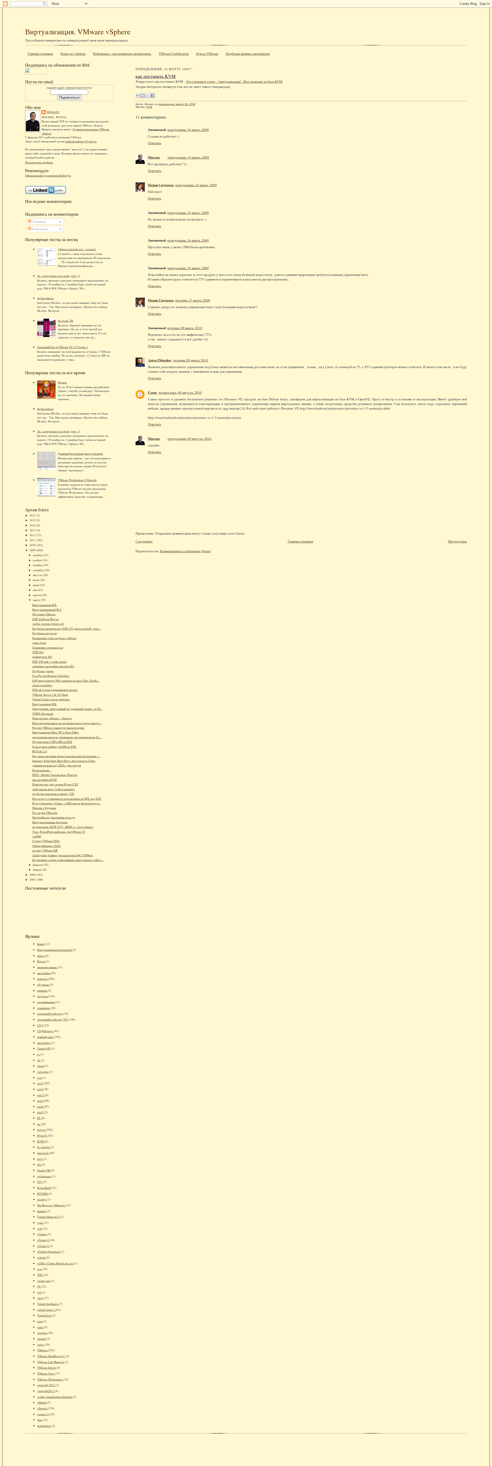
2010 (32, 545)
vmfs (40, 1327)
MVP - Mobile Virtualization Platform (54, 775)
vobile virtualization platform (55, 1397)
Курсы (41, 961)
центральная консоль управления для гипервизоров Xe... (66, 737)
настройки (44, 973)
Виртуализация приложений (55, 950)
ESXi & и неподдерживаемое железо (55, 690)
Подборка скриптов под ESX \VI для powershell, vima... (66, 628)
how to (41, 1129)
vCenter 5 (43, 1246)
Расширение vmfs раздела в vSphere (54, 638)
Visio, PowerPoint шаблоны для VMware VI (58, 832)
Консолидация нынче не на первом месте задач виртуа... (67, 723)
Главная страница (40, 53)
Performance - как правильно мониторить (122, 53)
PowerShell (44, 1188)
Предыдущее (457, 541)
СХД (40, 1025)
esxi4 (40, 1106)
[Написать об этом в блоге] (142, 95)
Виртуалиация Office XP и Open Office (55, 732)
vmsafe (41, 1338)
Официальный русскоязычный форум (48, 175)
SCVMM (42, 1193)
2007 (32, 879)
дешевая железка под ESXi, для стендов (56, 765)
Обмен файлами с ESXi (46, 846)
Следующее (144, 541)
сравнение (43, 1008)
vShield (42, 1402)
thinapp (42, 1211)
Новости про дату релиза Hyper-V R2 (55, 784)
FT (39, 1118)
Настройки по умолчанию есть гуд (53, 817)
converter (43, 1072)
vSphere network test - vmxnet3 (77, 249)
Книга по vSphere (73, 53)
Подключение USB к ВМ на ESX (52, 742)
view (40, 1298)
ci (38, 1054)
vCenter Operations (49, 1251)
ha (39, 1124)
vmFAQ (36, 836)
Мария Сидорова (161, 184)
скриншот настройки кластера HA (53, 666)
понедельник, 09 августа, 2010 (189, 438)
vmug (41, 1344)
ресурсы (42, 996)
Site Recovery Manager (51, 1205)
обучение (43, 984)
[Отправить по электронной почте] (137, 95)
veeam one (44, 1281)
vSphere (42, 1408)
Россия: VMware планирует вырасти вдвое (58, 728)
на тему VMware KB (44, 850)
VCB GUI (38, 652)
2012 (32, 535)
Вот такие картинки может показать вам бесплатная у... (66, 756)
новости (42, 979)
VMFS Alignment (42, 713)
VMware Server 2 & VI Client (50, 694)
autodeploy (44, 1043)
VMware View (46, 1373)
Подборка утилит (43, 671)
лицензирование (47, 967)
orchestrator (44, 1176)
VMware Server (47, 1367)
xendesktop (44, 1426)
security (42, 1199)
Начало (62, 382)
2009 (32, 550)
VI (39, 1286)
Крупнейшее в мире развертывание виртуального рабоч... (68, 860)
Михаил (53, 112)
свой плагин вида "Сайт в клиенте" (53, 789)
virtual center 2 (46, 1310)
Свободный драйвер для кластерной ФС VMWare (62, 855)
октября (38, 565)
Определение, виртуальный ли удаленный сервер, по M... (67, 709)
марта (37, 600)
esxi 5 (41, 1095)
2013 (32, 530)
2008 (32, 875)
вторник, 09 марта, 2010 (184, 328)
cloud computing (42, 685)
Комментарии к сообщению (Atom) (185, 551)
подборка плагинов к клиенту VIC (53, 794)
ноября (37, 560)
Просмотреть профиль (39, 162)
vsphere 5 (43, 1414)
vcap (40, 1222)
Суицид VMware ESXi (46, 841)
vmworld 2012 (46, 1385)
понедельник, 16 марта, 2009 (188, 129)
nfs (39, 1164)
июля (36, 580)
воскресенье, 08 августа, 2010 (180, 392)
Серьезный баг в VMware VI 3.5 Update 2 (62, 347)
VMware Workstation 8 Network (77, 480)
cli (39, 1060)
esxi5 (40, 1112)
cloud (41, 1066)
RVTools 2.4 (39, 751)
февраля (38, 865)
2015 (32, 520)
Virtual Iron (44, 1315)
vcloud (41, 1257)
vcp (39, 1269)
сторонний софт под (50, 1013)
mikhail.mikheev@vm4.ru (81, 141)
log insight (43, 1147)
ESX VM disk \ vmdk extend (49, 661)
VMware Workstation (50, 1379)
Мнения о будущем (44, 808)
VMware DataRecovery (51, 1356)
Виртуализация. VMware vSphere (77, 31)
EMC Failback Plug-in (45, 619)
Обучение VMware (44, 614)
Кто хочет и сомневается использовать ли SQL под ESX (66, 798)
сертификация (46, 1002)
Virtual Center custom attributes (51, 699)
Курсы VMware (207, 53)
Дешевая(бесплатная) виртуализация (80, 453)
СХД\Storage (45, 1031)
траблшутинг (45, 1037)
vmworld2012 (46, 1391)
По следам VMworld (44, 813)
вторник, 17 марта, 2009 (192, 300)
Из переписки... (41, 770)
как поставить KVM (44, 780)
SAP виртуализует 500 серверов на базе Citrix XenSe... (65, 680)
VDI (40, 1275)
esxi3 (40, 1101)
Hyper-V (42, 1135)
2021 (32, 515)
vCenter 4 (43, 1240)
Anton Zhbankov (160, 360)
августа (38, 575)
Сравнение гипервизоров (47, 647)
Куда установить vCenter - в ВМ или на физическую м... (66, 803)
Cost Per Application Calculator (50, 676)
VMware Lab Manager (51, 1362)
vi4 (39, 1292)
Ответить (154, 143)
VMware (42, 1350)
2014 (32, 525)
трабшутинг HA (42, 657)
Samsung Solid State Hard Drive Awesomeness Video (63, 761)
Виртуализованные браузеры (49, 822)
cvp (39, 1077)
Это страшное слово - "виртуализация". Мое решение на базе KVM (234, 81)
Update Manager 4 (48, 1217)
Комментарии (39, 229)
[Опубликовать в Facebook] (152, 95)
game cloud (39, 642)
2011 (32, 540)
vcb (39, 1228)
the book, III (65, 321)
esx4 (40, 1089)
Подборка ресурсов (44, 633)
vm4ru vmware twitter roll (48, 624)
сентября (39, 570)
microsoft (43, 1153)
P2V (40, 1182)
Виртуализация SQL (44, 605)
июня (36, 585)
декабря (38, 555)
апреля (37, 595)
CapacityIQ (44, 1048)
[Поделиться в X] (147, 95)
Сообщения (38, 221)
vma (40, 1321)
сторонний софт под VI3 (53, 1019)
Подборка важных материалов (248, 53)
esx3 (40, 1083)
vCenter (42, 1234)
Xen (40, 1420)
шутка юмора (45, 298)
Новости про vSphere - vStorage (52, 718)
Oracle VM (44, 1170)
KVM (41, 1141)
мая (35, 590)
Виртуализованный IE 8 (46, 609)
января (37, 869)
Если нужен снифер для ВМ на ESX (54, 746)
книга (41, 956)
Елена (152, 392)
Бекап (41, 944)
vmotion (42, 1333)
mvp (40, 1159)
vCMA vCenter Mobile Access (55, 1263)
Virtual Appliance (48, 1304)
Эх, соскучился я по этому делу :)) (58, 276)
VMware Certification (174, 53)
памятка (42, 990)
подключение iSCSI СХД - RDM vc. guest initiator (62, 827)
